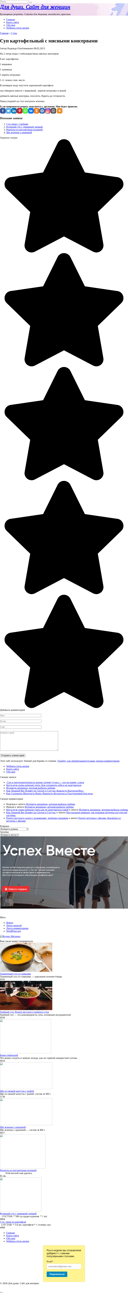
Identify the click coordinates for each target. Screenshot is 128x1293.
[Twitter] (8, 111)
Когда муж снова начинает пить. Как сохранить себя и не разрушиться (43, 785)
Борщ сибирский (9, 1055)
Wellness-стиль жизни (17, 28)
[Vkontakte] (31, 111)
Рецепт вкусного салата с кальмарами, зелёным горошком (37, 818)
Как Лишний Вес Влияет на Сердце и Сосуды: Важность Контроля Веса (44, 790)
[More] (59, 111)
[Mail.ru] (42, 111)
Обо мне (10, 25)
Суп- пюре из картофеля (13, 1222)
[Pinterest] (19, 111)
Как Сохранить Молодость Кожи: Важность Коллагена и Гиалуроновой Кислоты (49, 793)
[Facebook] (3, 111)
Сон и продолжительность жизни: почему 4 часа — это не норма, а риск (45, 782)
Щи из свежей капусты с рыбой (17, 1091)
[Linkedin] (14, 111)
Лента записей (14, 925)
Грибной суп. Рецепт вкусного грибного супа (24, 1012)
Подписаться (57, 1274)
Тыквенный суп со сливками (15, 973)
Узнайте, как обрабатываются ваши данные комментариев (88, 761)
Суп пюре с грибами (17, 124)
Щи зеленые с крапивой (19, 132)
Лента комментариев (17, 928)
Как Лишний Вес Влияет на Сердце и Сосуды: (31, 812)
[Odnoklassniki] (36, 111)
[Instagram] (48, 111)
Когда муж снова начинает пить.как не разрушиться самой (37, 809)
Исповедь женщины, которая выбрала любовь (30, 788)
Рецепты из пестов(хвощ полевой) (24, 129)
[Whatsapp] (25, 111)
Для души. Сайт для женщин (35, 6)
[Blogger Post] (53, 111)
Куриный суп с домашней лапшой (24, 127)
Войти (9, 922)
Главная (10, 19)
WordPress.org (13, 931)
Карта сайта (12, 22)
